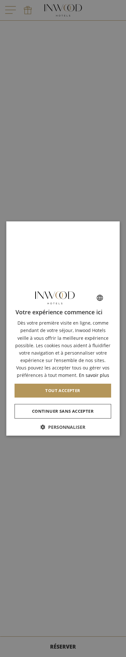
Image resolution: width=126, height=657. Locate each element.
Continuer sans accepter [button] (63, 411)
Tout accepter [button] (63, 390)
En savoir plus (94, 375)
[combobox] (100, 298)
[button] (63, 427)
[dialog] (63, 328)
